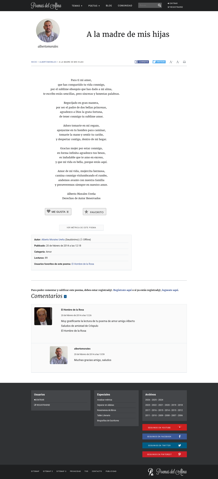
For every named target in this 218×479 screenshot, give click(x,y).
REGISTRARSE (176, 7)
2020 (167, 405)
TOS (86, 471)
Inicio (34, 62)
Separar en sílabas (105, 405)
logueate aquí (170, 290)
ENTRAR (174, 3)
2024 (160, 400)
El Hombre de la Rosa (83, 264)
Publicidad (111, 471)
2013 (173, 410)
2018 (180, 405)
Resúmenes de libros (106, 410)
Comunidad (125, 5)
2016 (154, 410)
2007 (173, 415)
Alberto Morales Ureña (53, 239)
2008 (167, 415)
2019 (173, 405)
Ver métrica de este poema (81, 228)
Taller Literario (103, 415)
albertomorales (48, 62)
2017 (147, 410)
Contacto (97, 471)
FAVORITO (96, 212)
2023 (147, 405)
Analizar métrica (104, 400)
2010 (154, 415)
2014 (167, 410)
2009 (160, 415)
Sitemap (35, 471)
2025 (154, 400)
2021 (160, 405)
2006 (180, 415)
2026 (147, 400)
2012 (180, 410)
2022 (154, 405)
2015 (160, 410)
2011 (147, 415)
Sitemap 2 (48, 471)
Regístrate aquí (122, 290)
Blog (109, 5)
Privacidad (75, 471)
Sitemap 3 (61, 471)
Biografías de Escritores (108, 421)
